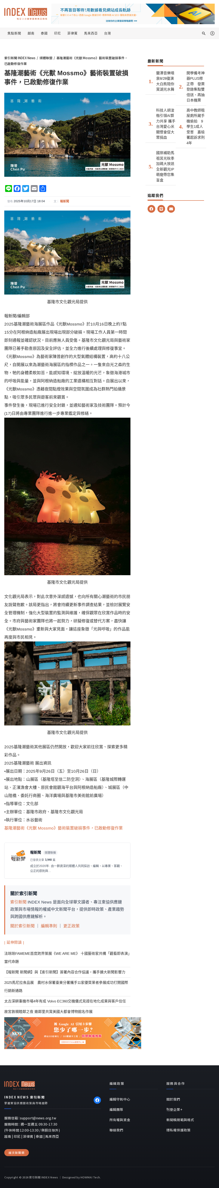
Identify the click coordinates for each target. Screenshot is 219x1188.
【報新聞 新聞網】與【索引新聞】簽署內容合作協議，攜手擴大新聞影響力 (64, 972)
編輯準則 (49, 926)
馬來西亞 (91, 33)
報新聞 (64, 201)
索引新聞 (18, 902)
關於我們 (173, 1099)
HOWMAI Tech (90, 1177)
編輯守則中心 (120, 1099)
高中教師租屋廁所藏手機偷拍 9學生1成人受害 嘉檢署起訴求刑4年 (195, 126)
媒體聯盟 (46, 58)
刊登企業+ (174, 1109)
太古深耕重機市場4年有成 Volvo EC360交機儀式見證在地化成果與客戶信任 (65, 1001)
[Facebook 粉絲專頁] (97, 1100)
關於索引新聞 (22, 926)
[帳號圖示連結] (212, 33)
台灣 (107, 33)
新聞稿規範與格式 (180, 1119)
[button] (204, 33)
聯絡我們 (116, 1130)
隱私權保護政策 (178, 1130)
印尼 (57, 33)
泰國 (44, 33)
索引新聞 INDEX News (19, 58)
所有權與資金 (120, 1119)
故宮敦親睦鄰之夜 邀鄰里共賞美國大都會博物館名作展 (48, 1012)
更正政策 (71, 926)
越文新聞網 (17, 1153)
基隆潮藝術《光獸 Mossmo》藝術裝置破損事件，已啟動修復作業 (63, 828)
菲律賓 (72, 33)
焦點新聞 (14, 33)
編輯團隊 (116, 1109)
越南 (31, 33)
